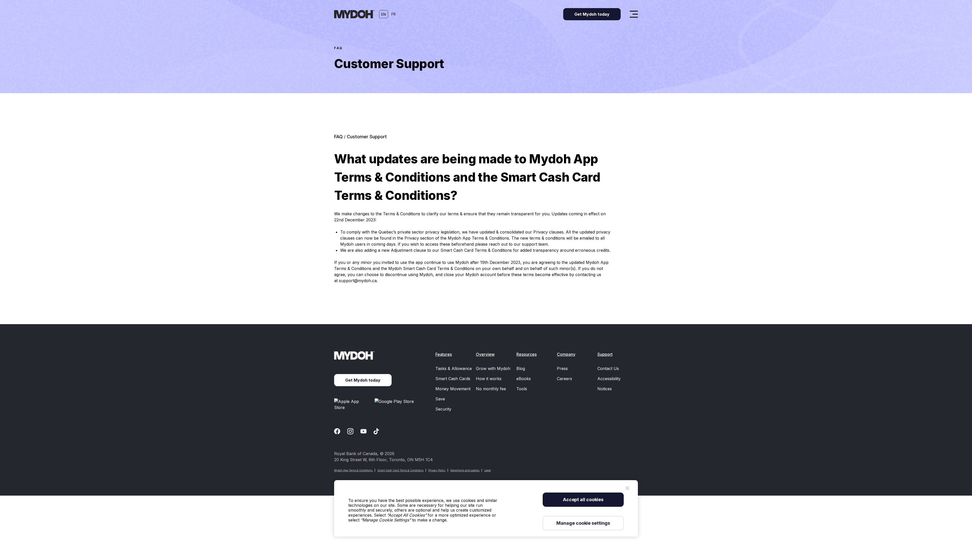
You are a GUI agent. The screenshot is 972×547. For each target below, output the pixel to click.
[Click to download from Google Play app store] (395, 404)
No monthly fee (491, 388)
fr (393, 14)
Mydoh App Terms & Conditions (353, 470)
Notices (604, 388)
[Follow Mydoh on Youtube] (363, 431)
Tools (521, 388)
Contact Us (608, 368)
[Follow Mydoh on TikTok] (376, 431)
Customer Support (367, 136)
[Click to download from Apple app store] (352, 404)
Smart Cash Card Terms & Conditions (400, 470)
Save (440, 398)
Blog (520, 368)
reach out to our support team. (519, 244)
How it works (488, 378)
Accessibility (609, 378)
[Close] (627, 488)
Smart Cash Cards (452, 378)
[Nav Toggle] (634, 14)
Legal (487, 470)
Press (562, 368)
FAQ (338, 48)
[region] (486, 508)
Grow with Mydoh (493, 368)
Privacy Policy (437, 470)
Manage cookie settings (583, 523)
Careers (564, 378)
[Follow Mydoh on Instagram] (350, 431)
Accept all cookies (583, 499)
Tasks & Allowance (453, 368)
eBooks (523, 378)
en (383, 14)
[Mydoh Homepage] (354, 14)
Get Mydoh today (362, 380)
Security (443, 409)
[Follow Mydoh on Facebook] (337, 431)
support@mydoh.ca (358, 280)
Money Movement (453, 388)
